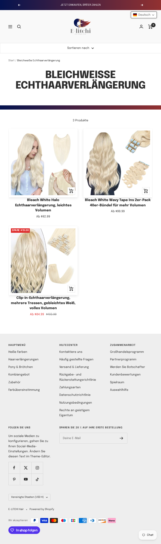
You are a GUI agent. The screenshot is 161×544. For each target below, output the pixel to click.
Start (11, 60)
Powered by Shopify (42, 509)
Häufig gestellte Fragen (76, 359)
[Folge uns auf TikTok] (37, 479)
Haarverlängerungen (23, 359)
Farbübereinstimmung (24, 389)
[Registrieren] (121, 438)
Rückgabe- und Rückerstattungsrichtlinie (77, 377)
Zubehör (14, 382)
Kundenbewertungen (125, 374)
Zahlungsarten (70, 387)
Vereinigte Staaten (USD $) (27, 497)
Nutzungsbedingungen (75, 402)
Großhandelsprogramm (127, 351)
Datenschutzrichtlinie (75, 395)
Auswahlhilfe (119, 389)
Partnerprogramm (123, 359)
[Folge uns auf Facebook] (14, 467)
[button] (144, 15)
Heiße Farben (17, 351)
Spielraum (117, 382)
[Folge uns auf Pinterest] (14, 479)
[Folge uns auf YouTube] (25, 479)
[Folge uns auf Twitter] (25, 467)
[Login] (141, 26)
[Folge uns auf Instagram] (37, 467)
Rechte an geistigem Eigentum (74, 413)
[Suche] (19, 27)
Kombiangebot (19, 374)
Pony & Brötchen (20, 367)
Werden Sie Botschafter (127, 367)
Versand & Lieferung (74, 367)
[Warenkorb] (150, 27)
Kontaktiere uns (70, 351)
